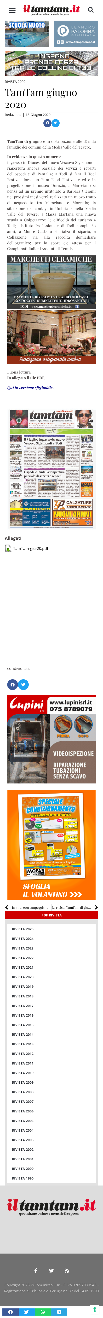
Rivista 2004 (23, 1130)
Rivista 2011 (23, 1063)
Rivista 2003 (23, 1140)
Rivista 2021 (23, 967)
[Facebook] (35, 1271)
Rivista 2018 (23, 996)
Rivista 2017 (23, 1005)
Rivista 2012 (23, 1053)
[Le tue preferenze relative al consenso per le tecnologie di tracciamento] (94, 1309)
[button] (12, 10)
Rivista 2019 (23, 986)
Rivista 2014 (23, 1034)
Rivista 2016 (23, 1015)
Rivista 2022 (23, 957)
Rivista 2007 (23, 1101)
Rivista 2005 (23, 1120)
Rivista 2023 (23, 948)
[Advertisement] (51, 606)
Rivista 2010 (23, 1073)
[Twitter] (51, 1271)
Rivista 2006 (23, 1111)
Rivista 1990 (23, 1178)
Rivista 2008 (23, 1092)
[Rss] (67, 1271)
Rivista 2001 (23, 1159)
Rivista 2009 (23, 1082)
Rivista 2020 (15, 81)
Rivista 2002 (23, 1149)
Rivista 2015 (23, 1025)
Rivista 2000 (23, 1168)
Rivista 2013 (23, 1044)
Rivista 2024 (23, 938)
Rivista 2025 (23, 929)
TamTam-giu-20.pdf (30, 548)
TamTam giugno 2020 (41, 98)
